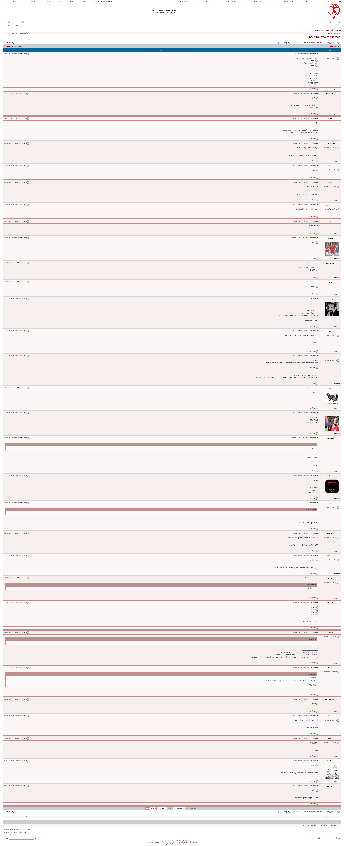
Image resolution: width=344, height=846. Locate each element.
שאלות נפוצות (16, 22)
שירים (205, 1)
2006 (60, 1)
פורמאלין (329, 33)
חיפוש (6, 22)
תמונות (341, 1)
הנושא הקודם (16, 46)
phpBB (163, 841)
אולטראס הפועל (232, 1)
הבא (5, 43)
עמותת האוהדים (184, 1)
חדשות (307, 1)
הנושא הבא (7, 46)
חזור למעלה (336, 89)
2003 (95, 1)
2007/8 (48, 1)
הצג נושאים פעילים (318, 30)
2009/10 (32, 1)
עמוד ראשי (336, 33)
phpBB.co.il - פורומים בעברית (183, 842)
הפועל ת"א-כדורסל (289, 1)
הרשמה (326, 22)
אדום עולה (326, 1)
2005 (72, 1)
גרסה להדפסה (334, 46)
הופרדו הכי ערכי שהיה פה (325, 37)
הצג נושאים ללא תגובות (333, 30)
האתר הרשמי (257, 1)
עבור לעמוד (18, 43)
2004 (83, 1)
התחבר (335, 22)
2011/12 (14, 1)
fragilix (167, 844)
